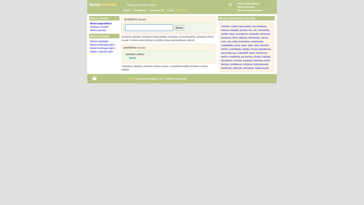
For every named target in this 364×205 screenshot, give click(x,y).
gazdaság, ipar (228, 53)
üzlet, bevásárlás (241, 41)
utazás (264, 37)
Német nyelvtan (246, 7)
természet (226, 37)
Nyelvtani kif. (157, 10)
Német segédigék (99, 41)
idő (255, 30)
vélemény (258, 60)
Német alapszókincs (249, 3)
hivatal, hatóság (262, 56)
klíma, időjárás (239, 37)
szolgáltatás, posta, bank (233, 45)
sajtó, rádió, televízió (258, 45)
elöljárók (247, 64)
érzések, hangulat (243, 60)
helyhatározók (260, 64)
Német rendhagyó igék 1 (102, 44)
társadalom (227, 60)
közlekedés (254, 37)
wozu (132, 57)
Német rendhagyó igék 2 (102, 48)
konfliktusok (236, 64)
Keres (179, 27)
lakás (232, 34)
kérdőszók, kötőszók (231, 68)
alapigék (234, 30)
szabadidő (242, 53)
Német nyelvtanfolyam (250, 10)
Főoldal (127, 10)
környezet (265, 34)
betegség (261, 26)
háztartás (254, 34)
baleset (225, 30)
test (254, 26)
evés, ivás (226, 41)
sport (251, 53)
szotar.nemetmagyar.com (149, 78)
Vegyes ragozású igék (101, 51)
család (234, 26)
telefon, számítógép (231, 49)
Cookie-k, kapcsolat (175, 78)
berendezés (242, 34)
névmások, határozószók (256, 68)
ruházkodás (257, 41)
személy (225, 26)
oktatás (246, 49)
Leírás (170, 10)
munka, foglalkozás (261, 49)
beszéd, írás (246, 30)
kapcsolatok (244, 26)
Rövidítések (140, 10)
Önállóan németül (99, 27)
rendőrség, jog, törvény (241, 56)
